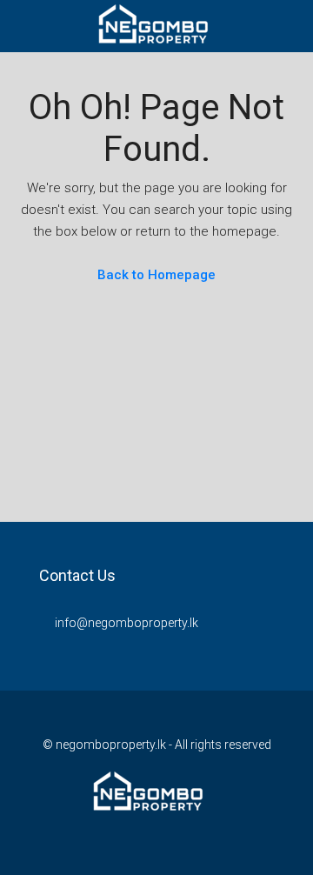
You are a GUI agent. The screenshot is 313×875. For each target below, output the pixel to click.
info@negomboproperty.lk (126, 623)
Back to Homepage (156, 275)
